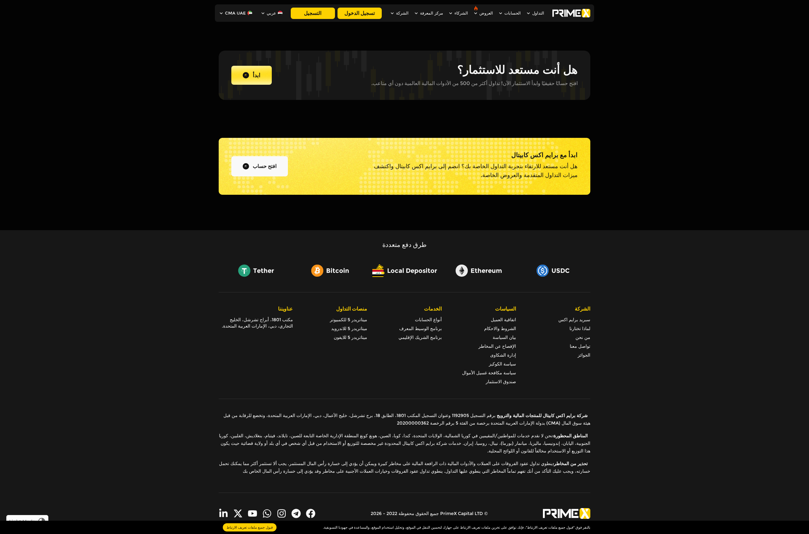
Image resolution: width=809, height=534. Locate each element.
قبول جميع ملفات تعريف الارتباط (250, 527)
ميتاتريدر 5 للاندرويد (349, 328)
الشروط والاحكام (500, 328)
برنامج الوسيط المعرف (420, 328)
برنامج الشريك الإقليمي (419, 337)
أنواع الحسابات (428, 319)
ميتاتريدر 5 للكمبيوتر (348, 319)
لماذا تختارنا (579, 328)
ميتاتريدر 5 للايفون (350, 337)
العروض (486, 13)
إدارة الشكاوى (503, 355)
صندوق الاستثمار (501, 381)
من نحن (582, 337)
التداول (538, 13)
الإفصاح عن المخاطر (497, 346)
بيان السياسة (504, 337)
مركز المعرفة (431, 13)
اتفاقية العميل (503, 319)
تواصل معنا (580, 346)
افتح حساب (265, 166)
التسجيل (312, 13)
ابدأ (256, 75)
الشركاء (461, 13)
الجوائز (584, 355)
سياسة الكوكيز (502, 364)
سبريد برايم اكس (574, 319)
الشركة (402, 13)
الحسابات (512, 13)
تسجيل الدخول (359, 13)
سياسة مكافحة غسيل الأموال (489, 373)
